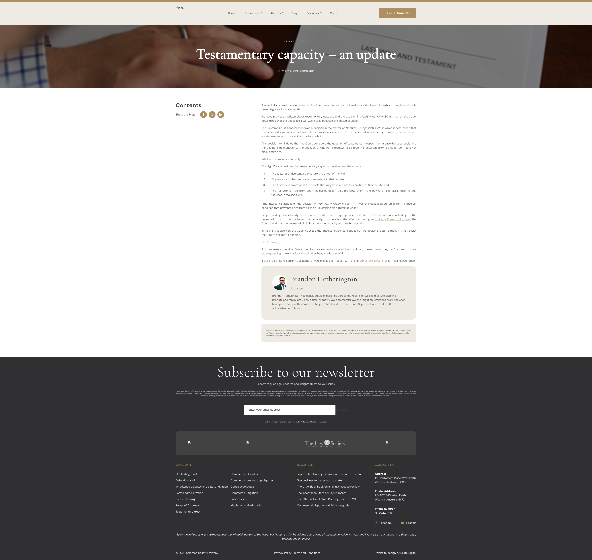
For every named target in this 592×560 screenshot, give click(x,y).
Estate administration (189, 493)
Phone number (385, 509)
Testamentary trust (188, 511)
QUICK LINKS (184, 465)
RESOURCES (305, 465)
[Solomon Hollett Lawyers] (182, 13)
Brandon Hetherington (303, 70)
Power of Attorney (187, 505)
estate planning (271, 253)
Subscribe (341, 410)
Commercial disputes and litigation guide (323, 505)
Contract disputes (242, 486)
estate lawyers (374, 261)
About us (276, 13)
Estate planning (185, 499)
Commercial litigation (244, 493)
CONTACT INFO (385, 465)
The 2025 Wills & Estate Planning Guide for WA (327, 499)
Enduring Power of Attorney (393, 219)
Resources (313, 13)
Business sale (239, 499)
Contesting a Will (186, 474)
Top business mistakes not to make (319, 480)
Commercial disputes (244, 474)
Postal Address (385, 491)
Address (380, 474)
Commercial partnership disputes (252, 480)
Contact (334, 13)
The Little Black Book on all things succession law (328, 486)
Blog (294, 13)
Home (231, 13)
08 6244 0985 (384, 513)
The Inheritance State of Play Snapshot (321, 493)
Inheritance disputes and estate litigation (202, 486)
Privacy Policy (283, 553)
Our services (252, 13)
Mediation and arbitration (247, 505)
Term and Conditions (307, 553)
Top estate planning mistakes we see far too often (329, 474)
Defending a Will (186, 480)
